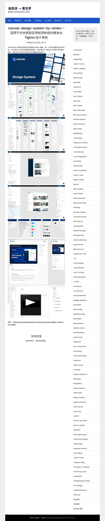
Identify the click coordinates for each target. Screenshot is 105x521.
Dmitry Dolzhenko (80, 170)
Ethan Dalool (78, 193)
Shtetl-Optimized (80, 420)
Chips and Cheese (81, 143)
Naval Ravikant (79, 332)
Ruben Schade (79, 397)
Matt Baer (77, 305)
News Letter (78, 337)
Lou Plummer (78, 291)
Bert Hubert (78, 105)
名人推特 (48, 20)
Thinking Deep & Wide (82, 481)
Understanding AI (80, 490)
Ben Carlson (78, 96)
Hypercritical (78, 244)
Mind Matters (78, 323)
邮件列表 (58, 20)
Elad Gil (76, 184)
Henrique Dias (79, 235)
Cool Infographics (80, 156)
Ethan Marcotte (79, 198)
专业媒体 (38, 20)
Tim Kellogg (78, 485)
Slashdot (77, 430)
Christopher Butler (80, 147)
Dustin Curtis (78, 175)
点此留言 (84, 36)
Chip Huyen (78, 138)
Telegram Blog (79, 462)
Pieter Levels (78, 365)
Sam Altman (78, 407)
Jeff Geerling (78, 263)
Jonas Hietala (79, 268)
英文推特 (77, 504)
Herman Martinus (80, 240)
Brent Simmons (79, 124)
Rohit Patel (78, 393)
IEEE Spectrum (79, 249)
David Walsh (78, 166)
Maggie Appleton (80, 300)
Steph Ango (78, 444)
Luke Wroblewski (80, 295)
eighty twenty (79, 180)
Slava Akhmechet (80, 434)
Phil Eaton (77, 360)
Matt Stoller (78, 309)
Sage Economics (80, 402)
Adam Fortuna (79, 64)
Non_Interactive (80, 346)
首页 (9, 20)
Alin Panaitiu (78, 78)
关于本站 (68, 20)
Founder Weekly (80, 212)
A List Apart (78, 50)
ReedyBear (78, 383)
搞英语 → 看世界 (19, 8)
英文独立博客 (78, 509)
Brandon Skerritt (80, 119)
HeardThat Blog (79, 231)
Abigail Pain (78, 59)
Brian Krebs (78, 129)
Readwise (77, 379)
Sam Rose (77, 411)
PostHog (77, 370)
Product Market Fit (80, 374)
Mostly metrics (79, 328)
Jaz (75, 258)
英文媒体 (77, 499)
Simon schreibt (79, 425)
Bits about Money (80, 115)
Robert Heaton (79, 388)
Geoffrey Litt (78, 221)
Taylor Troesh (79, 458)
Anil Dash (77, 82)
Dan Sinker (77, 161)
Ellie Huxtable (78, 189)
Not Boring (77, 351)
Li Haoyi (76, 282)
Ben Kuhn (77, 101)
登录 (43, 341)
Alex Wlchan (78, 73)
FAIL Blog (77, 207)
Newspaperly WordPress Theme (64, 518)
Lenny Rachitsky (79, 277)
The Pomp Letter (80, 472)
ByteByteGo (78, 133)
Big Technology (79, 110)
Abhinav (77, 55)
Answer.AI (77, 87)
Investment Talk (80, 254)
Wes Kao (77, 495)
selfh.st (76, 416)
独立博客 (28, 20)
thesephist (78, 476)
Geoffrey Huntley (80, 217)
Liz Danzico (78, 286)
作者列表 (18, 20)
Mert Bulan (78, 319)
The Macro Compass (81, 467)
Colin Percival (79, 152)
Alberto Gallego (80, 68)
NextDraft (77, 342)
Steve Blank (78, 453)
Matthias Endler (79, 314)
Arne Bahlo (78, 92)
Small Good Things (81, 439)
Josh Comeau (79, 272)
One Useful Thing (80, 356)
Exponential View (80, 203)
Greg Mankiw (78, 226)
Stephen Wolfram (80, 448)
